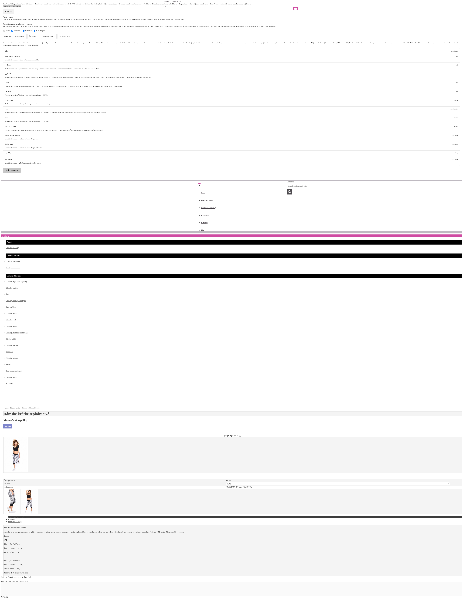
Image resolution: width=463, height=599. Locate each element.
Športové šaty (11, 307)
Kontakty (204, 223)
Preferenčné (17, 31)
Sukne (8, 364)
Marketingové (40, 31)
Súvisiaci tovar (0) (15, 522)
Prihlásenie (166, 1)
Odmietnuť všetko (9, 6)
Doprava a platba (207, 200)
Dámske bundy (11, 326)
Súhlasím (18, 6)
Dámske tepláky (12, 288)
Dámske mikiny (12, 345)
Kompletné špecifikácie (17, 517)
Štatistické (28, 31)
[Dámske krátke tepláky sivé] (15, 472)
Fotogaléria (205, 215)
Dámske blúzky (12, 358)
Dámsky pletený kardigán (16, 301)
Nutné (8, 31)
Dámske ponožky (12, 248)
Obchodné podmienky (208, 208)
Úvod (7, 408)
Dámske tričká (11, 313)
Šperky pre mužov (13, 268)
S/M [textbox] (229, 484)
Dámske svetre (11, 320)
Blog (202, 230)
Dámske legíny (11, 377)
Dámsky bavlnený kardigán (16, 333)
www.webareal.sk (24, 577)
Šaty (7, 294)
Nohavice (9, 352)
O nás (203, 193)
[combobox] (338, 483)
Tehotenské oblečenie (14, 371)
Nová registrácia (176, 1)
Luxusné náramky (13, 261)
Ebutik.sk (9, 383)
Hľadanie (290, 182)
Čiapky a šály (11, 339)
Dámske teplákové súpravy (16, 282)
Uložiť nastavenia (12, 170)
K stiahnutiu (12, 519)
